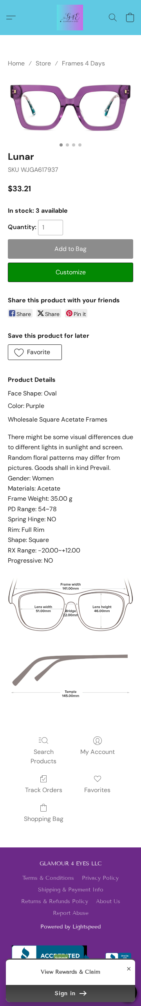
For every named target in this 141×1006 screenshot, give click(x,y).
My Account (97, 752)
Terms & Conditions (48, 878)
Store (43, 63)
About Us (108, 901)
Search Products (43, 756)
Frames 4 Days (83, 63)
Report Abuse (71, 913)
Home (16, 63)
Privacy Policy (100, 878)
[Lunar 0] (70, 107)
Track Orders (43, 790)
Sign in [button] (66, 993)
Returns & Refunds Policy (54, 901)
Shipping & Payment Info (70, 889)
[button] (70, 17)
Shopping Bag (43, 819)
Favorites (97, 790)
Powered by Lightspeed (70, 926)
